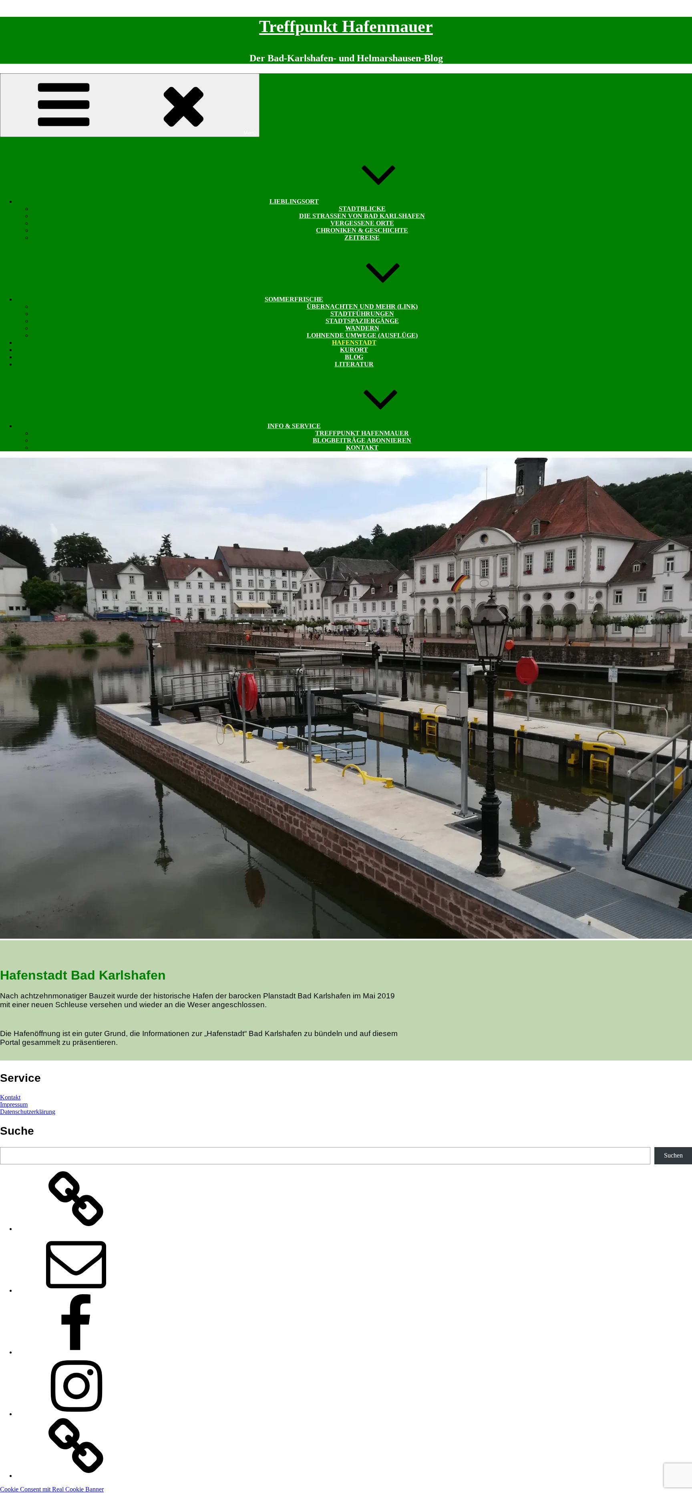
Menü (249, 133)
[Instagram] (76, 1413)
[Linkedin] (76, 1475)
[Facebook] (76, 1352)
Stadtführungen (362, 313)
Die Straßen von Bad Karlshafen (362, 215)
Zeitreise (362, 237)
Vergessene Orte (362, 223)
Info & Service (294, 425)
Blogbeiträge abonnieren (362, 440)
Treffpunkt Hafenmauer (346, 26)
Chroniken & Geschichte (362, 230)
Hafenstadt (354, 342)
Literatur (354, 364)
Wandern (362, 328)
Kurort (354, 349)
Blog (354, 357)
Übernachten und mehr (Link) (362, 306)
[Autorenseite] (76, 1228)
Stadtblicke (362, 208)
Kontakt (362, 447)
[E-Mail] (76, 1290)
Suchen (673, 1155)
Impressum (14, 1104)
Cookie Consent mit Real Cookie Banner (52, 1489)
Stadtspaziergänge (362, 320)
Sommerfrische (294, 299)
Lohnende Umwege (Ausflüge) (362, 335)
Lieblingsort (294, 201)
